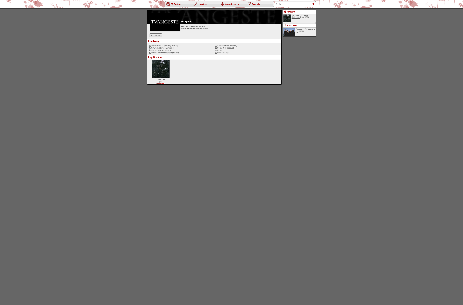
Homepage (156, 35)
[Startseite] (156, 5)
